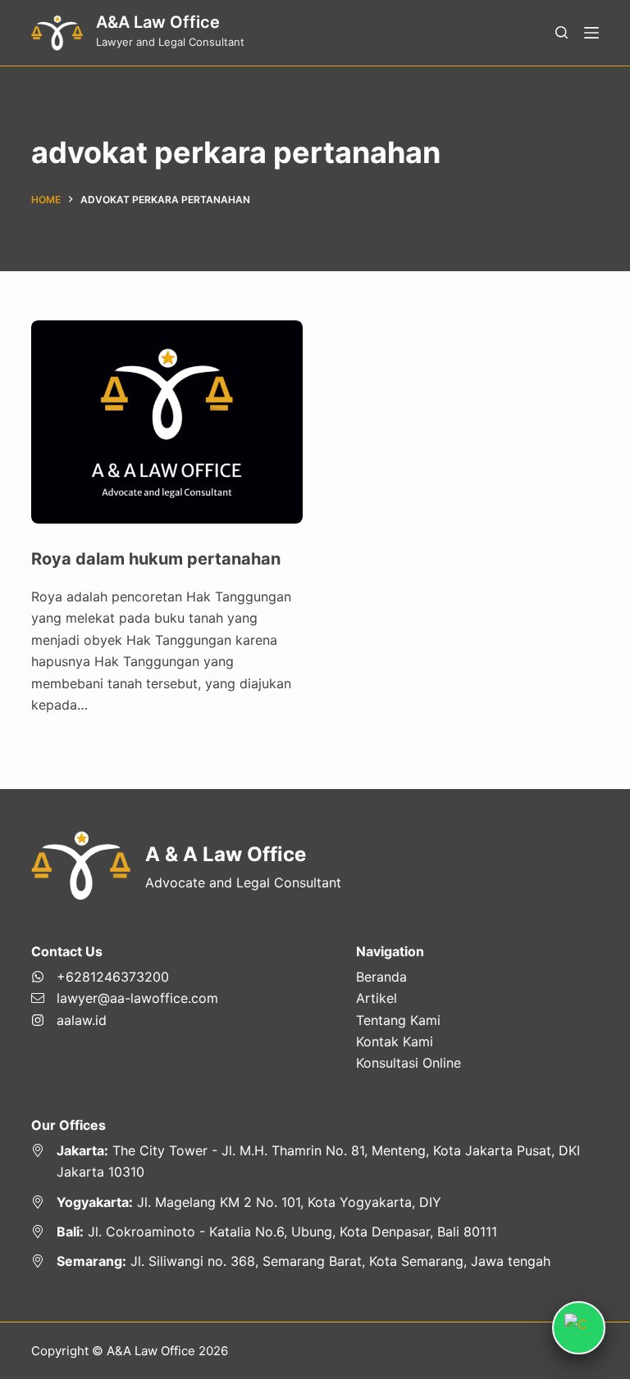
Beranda (381, 976)
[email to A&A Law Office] (124, 998)
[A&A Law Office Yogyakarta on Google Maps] (314, 1202)
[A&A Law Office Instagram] (124, 1020)
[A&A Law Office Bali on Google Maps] (314, 1231)
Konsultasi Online (408, 1063)
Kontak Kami (394, 1041)
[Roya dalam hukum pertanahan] (167, 422)
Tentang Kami (398, 1020)
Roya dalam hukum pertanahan (156, 559)
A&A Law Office (158, 22)
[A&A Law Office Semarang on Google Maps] (314, 1261)
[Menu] (591, 32)
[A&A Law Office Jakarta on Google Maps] (314, 1161)
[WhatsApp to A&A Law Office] (124, 976)
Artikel (376, 998)
